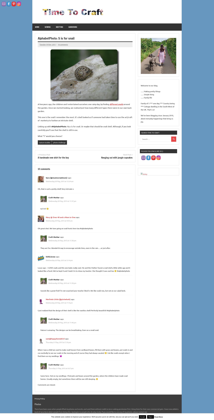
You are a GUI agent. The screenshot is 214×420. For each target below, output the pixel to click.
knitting (59, 27)
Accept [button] (142, 417)
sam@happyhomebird (55, 339)
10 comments (63, 44)
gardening (72, 27)
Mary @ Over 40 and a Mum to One (60, 217)
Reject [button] (150, 417)
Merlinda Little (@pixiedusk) (58, 299)
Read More (158, 417)
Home (37, 27)
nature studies (44, 142)
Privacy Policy (40, 399)
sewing (48, 27)
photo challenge (59, 142)
